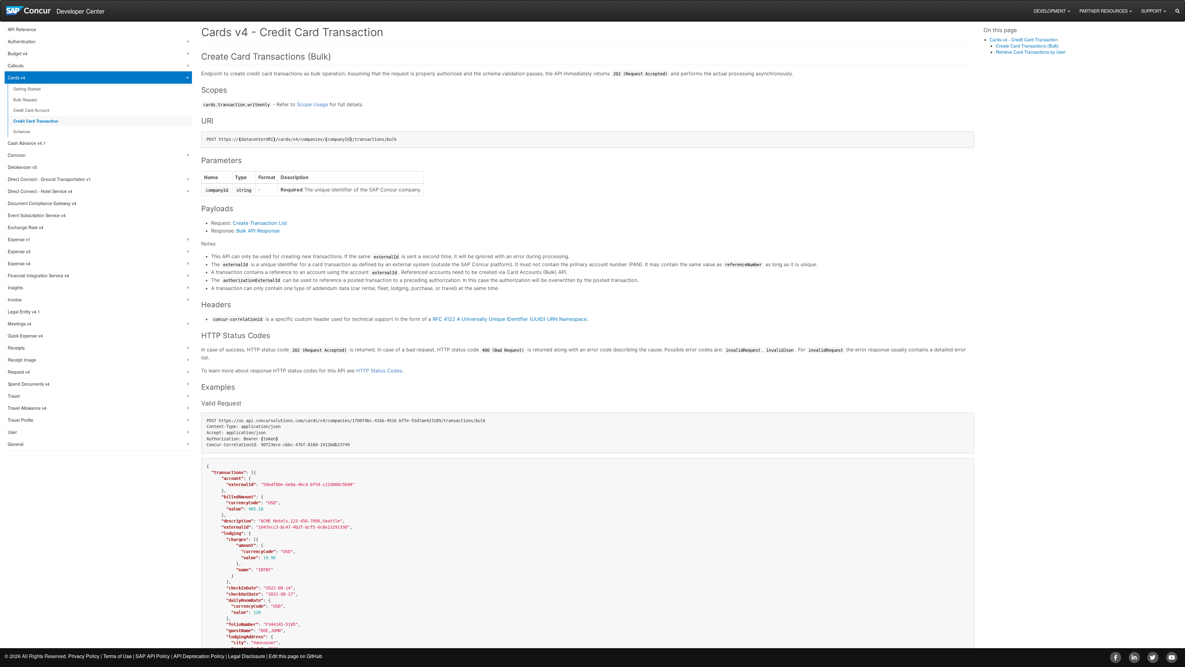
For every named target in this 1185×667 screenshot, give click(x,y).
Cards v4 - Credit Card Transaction (1024, 39)
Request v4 (19, 372)
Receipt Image (22, 360)
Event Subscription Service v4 (37, 215)
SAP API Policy (152, 656)
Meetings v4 (19, 324)
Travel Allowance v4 (27, 408)
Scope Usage (312, 104)
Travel (14, 396)
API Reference (22, 29)
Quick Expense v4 (25, 336)
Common (17, 155)
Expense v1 (19, 239)
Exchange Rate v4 (26, 227)
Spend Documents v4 (29, 384)
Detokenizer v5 (22, 167)
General (15, 444)
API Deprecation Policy (198, 656)
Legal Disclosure (246, 656)
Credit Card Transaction (35, 121)
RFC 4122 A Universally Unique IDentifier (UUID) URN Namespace (510, 319)
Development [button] (1050, 11)
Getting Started (26, 89)
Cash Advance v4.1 (27, 143)
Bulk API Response (258, 231)
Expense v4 (19, 263)
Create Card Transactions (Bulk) (1027, 46)
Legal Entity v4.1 (24, 311)
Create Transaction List (260, 223)
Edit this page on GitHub (295, 656)
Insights (15, 287)
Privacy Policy (83, 656)
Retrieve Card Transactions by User (1031, 52)
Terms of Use (117, 656)
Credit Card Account (31, 110)
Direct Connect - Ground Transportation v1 (49, 179)
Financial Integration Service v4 (38, 275)
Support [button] (1152, 11)
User (12, 432)
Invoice (15, 299)
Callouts (15, 65)
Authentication (21, 41)
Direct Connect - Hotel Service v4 (40, 191)
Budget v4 (17, 53)
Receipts (16, 348)
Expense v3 (19, 251)
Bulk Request (25, 100)
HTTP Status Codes (379, 370)
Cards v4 (16, 77)
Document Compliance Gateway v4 (42, 203)
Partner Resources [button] (1104, 11)
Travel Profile (20, 420)
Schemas (21, 131)
